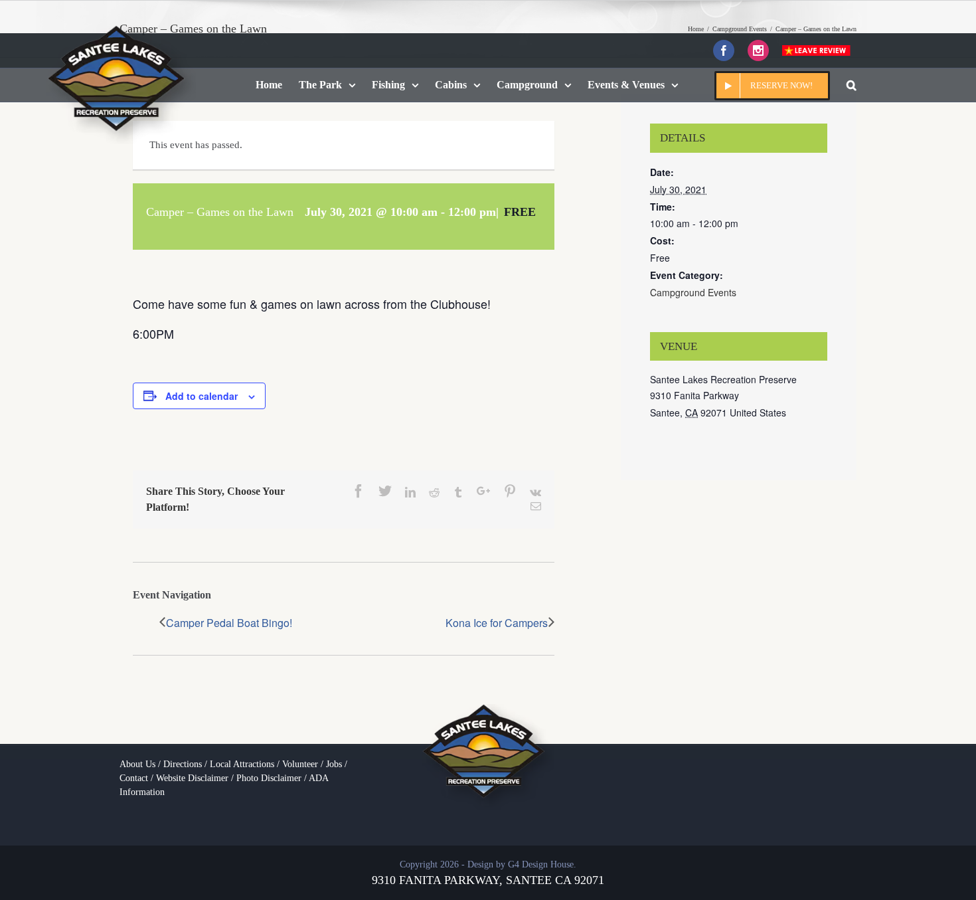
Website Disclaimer (192, 778)
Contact (134, 778)
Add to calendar (201, 396)
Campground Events (693, 292)
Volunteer (300, 764)
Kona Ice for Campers (497, 622)
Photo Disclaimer (268, 778)
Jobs (334, 764)
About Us (137, 764)
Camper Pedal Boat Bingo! (229, 622)
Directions (182, 764)
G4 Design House (541, 864)
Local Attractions (242, 764)
